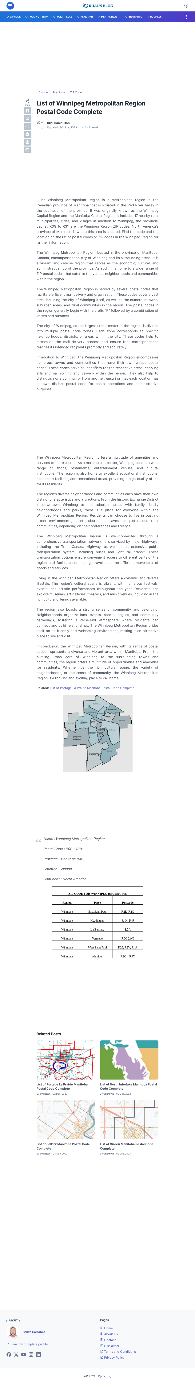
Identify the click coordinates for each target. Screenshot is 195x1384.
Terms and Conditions (119, 1351)
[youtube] (23, 1354)
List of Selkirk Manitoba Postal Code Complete (63, 1146)
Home (108, 1328)
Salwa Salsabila (34, 1332)
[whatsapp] (27, 126)
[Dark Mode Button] (186, 5)
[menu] (10, 6)
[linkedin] (38, 1354)
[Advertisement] (97, 56)
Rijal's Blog (104, 1376)
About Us (110, 1334)
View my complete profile (29, 1344)
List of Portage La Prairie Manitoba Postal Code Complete (92, 688)
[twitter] (27, 118)
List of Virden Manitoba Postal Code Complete (126, 1146)
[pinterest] (27, 142)
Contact (109, 1340)
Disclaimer (111, 1346)
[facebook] (27, 110)
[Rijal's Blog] (98, 5)
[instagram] (31, 1354)
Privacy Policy (114, 1357)
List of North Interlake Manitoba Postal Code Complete (128, 1086)
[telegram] (27, 134)
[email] (27, 150)
